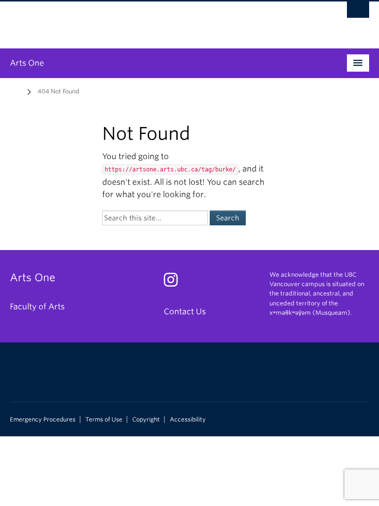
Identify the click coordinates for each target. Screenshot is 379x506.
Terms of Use (103, 419)
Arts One (27, 63)
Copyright (146, 419)
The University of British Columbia (162, 20)
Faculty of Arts (37, 306)
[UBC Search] (358, 12)
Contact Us (185, 311)
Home (16, 90)
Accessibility (188, 419)
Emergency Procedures (43, 419)
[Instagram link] (174, 283)
